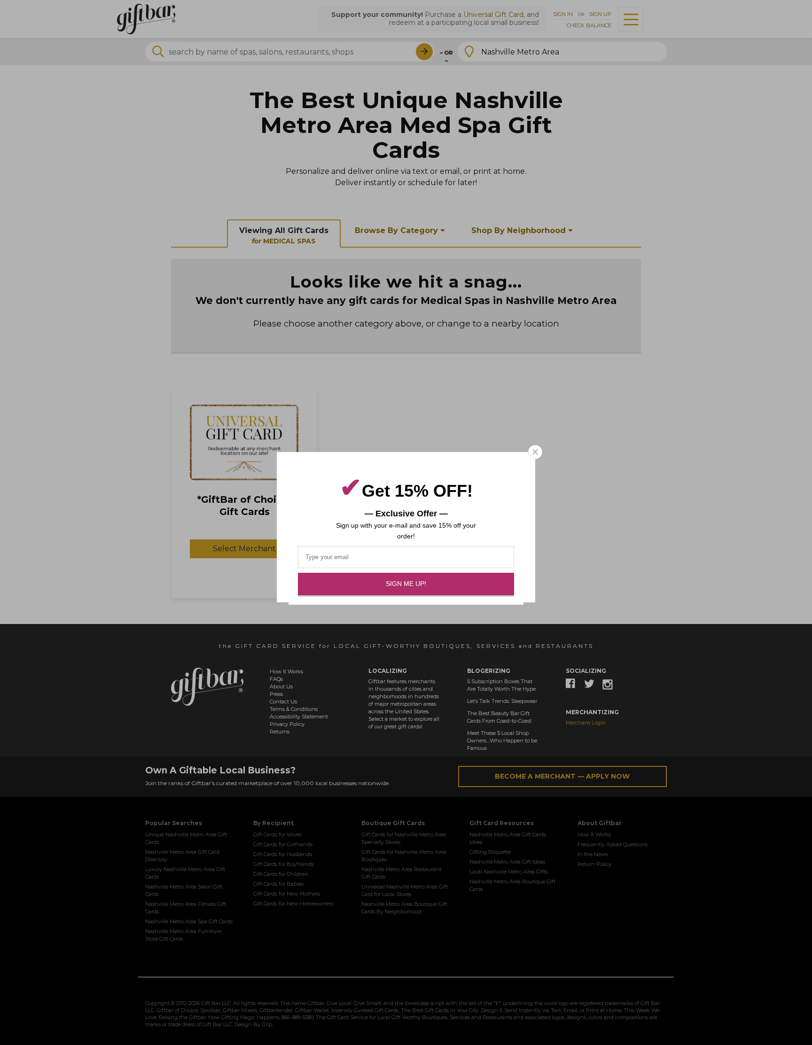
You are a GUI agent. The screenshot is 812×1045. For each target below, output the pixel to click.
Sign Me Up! (406, 583)
